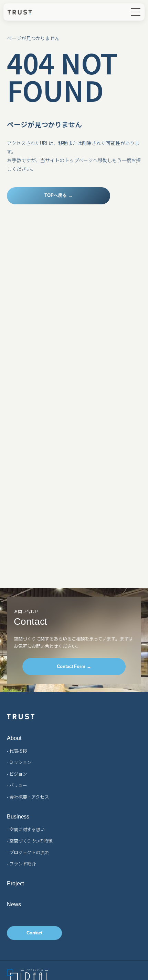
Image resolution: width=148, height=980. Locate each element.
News (14, 904)
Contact (34, 932)
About (14, 738)
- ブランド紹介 (21, 863)
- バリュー (17, 785)
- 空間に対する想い (26, 829)
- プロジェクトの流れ (28, 852)
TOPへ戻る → (58, 195)
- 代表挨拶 (17, 751)
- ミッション (19, 762)
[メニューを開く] (135, 12)
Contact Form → (74, 666)
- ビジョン (17, 773)
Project (15, 883)
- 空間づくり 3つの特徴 (30, 840)
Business (18, 817)
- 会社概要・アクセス (28, 796)
